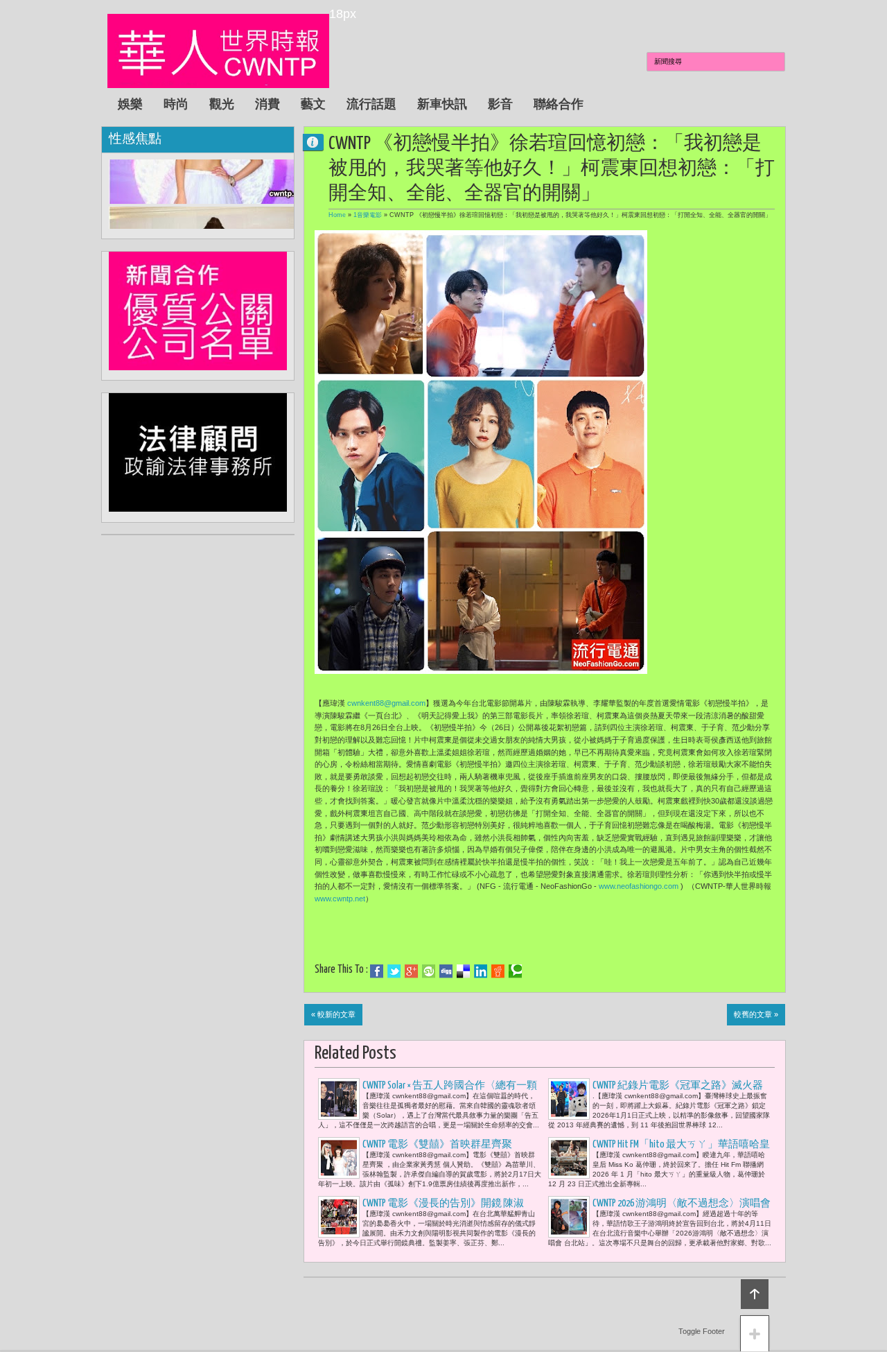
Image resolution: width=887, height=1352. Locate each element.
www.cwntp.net (340, 898)
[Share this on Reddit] (497, 971)
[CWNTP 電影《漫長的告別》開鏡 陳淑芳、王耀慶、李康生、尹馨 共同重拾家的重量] (339, 1217)
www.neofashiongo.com (638, 886)
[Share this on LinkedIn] (480, 971)
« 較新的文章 (333, 1014)
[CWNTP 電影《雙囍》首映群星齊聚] (339, 1158)
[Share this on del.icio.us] (463, 971)
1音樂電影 (367, 214)
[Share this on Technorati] (515, 971)
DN (319, 142)
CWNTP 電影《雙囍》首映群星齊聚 (437, 1145)
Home (337, 214)
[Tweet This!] (394, 971)
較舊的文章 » (756, 1014)
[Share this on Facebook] (376, 971)
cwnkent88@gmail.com (386, 703)
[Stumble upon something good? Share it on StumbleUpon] (428, 971)
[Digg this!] (446, 971)
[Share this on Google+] (411, 971)
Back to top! (755, 1294)
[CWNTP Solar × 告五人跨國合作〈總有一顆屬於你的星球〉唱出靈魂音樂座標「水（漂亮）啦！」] (339, 1099)
